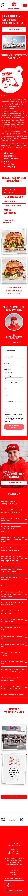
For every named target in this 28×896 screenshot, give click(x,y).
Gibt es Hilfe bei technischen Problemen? (11, 519)
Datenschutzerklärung (9, 420)
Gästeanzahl (7, 363)
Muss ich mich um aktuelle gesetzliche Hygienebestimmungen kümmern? (12, 594)
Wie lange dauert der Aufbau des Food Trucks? (11, 679)
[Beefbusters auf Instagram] (10, 853)
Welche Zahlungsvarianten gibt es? (12, 637)
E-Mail (5, 388)
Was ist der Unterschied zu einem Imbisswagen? (12, 620)
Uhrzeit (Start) (7, 376)
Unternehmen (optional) (10, 357)
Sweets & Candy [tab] (12, 206)
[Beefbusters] (14, 834)
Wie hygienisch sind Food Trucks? (10, 654)
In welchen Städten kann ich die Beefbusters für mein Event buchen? (13, 539)
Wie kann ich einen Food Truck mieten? (12, 662)
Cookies (14, 869)
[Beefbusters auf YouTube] (18, 853)
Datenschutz (14, 872)
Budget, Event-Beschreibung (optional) (14, 401)
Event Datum (7, 369)
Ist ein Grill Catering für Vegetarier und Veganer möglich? (13, 549)
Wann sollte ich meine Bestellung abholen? (12, 612)
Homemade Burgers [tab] (9, 191)
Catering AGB (14, 870)
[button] (1, 754)
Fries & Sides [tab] (10, 201)
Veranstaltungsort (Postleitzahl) (12, 382)
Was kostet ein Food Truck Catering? (11, 629)
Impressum (14, 874)
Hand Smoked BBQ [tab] (13, 197)
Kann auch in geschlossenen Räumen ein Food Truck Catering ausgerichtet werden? (12, 558)
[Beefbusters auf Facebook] (14, 853)
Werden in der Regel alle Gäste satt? (12, 646)
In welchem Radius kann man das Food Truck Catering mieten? (11, 529)
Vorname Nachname (9, 350)
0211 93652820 (14, 290)
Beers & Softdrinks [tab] (10, 211)
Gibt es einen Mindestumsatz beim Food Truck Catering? (12, 511)
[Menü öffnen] (25, 5)
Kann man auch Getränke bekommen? (10, 579)
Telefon (6, 395)
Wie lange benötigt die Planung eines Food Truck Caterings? (12, 671)
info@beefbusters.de (14, 845)
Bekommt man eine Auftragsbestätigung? (9, 503)
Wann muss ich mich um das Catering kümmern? (13, 604)
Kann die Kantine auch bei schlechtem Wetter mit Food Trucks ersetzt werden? (11, 569)
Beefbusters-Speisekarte (8, 221)
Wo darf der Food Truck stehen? (12, 695)
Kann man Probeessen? (9, 586)
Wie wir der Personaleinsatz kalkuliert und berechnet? (11, 687)
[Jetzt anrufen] (3, 5)
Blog (14, 867)
